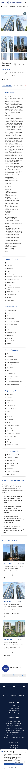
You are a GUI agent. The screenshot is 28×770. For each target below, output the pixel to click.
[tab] (7, 85)
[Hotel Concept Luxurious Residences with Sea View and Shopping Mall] (14, 598)
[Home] (1, 6)
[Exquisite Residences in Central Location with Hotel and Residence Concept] (14, 560)
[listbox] (14, 695)
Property (6, 6)
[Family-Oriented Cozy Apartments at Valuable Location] (14, 636)
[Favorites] (15, 64)
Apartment (12, 6)
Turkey (18, 6)
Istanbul (23, 6)
